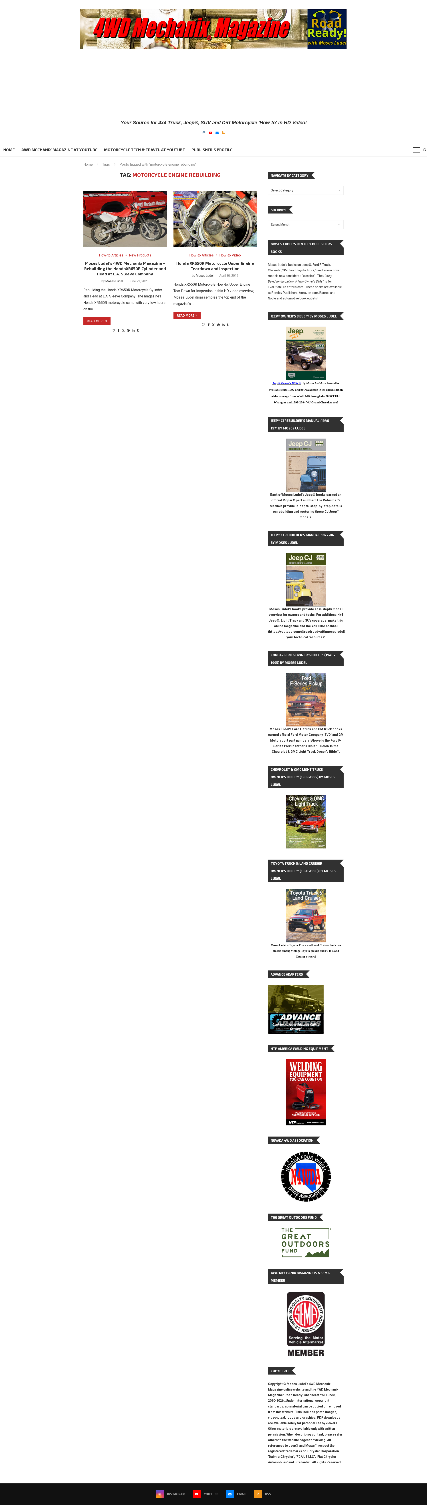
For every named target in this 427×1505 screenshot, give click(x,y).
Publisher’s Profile (211, 149)
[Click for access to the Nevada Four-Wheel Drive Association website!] (306, 1154)
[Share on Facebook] (118, 330)
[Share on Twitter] (123, 330)
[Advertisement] (213, 84)
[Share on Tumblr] (138, 330)
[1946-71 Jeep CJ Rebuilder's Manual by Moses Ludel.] (306, 442)
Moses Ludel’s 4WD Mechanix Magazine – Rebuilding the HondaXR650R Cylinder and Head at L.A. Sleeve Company (125, 269)
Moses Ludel (114, 281)
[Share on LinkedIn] (133, 330)
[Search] (425, 149)
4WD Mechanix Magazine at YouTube (59, 149)
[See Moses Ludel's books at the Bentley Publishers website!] (306, 676)
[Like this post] (113, 330)
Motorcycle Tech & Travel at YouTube (144, 149)
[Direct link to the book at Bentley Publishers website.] (306, 330)
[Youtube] (210, 132)
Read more (95, 321)
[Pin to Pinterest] (128, 330)
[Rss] (223, 132)
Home (9, 149)
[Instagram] (204, 132)
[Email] (217, 132)
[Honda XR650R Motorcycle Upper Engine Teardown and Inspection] (215, 219)
